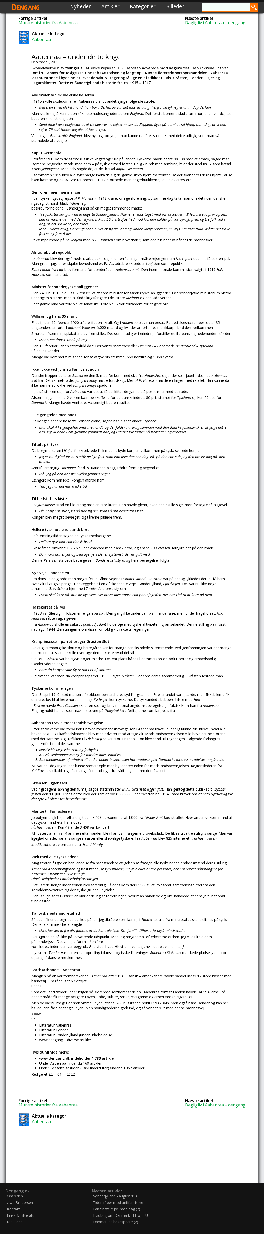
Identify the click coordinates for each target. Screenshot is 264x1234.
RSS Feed (15, 1221)
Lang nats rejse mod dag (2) (116, 1208)
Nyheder (80, 6)
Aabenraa (41, 39)
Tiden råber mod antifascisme (118, 1202)
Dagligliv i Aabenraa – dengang (215, 22)
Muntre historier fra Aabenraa (48, 22)
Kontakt (13, 1208)
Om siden (15, 1196)
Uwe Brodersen (20, 1202)
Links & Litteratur (21, 1215)
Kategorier (143, 6)
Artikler (110, 6)
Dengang (26, 6)
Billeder (175, 6)
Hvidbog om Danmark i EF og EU (120, 1215)
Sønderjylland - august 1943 (116, 1196)
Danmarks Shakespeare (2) (115, 1221)
